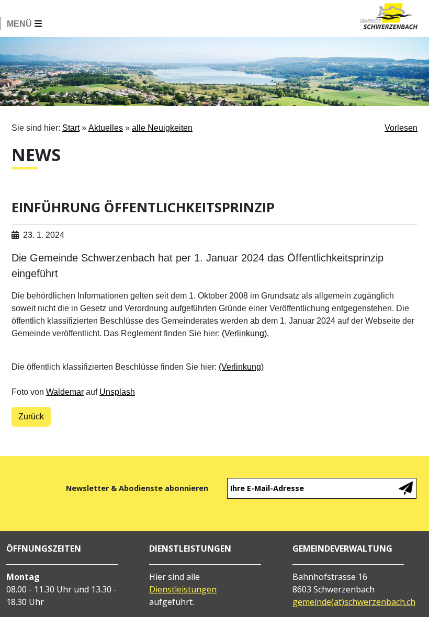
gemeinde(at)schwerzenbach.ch (353, 602)
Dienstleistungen (183, 589)
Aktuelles (105, 127)
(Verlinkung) (241, 366)
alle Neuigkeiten (162, 127)
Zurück (31, 416)
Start (71, 127)
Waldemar (65, 391)
